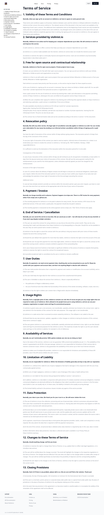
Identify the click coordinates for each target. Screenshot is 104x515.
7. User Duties (7, 25)
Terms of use (32, 503)
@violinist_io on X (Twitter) (60, 497)
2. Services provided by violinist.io (13, 15)
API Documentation (10, 500)
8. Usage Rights (8, 27)
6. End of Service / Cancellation (12, 23)
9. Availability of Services (10, 28)
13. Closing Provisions (9, 37)
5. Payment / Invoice (9, 22)
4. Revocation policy (9, 20)
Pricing (49, 3)
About (36, 3)
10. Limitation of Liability (10, 30)
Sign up (95, 3)
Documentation (9, 497)
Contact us (32, 497)
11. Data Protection (9, 32)
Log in (88, 3)
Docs (42, 3)
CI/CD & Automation (82, 497)
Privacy (56, 3)
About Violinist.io (9, 503)
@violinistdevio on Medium (60, 500)
